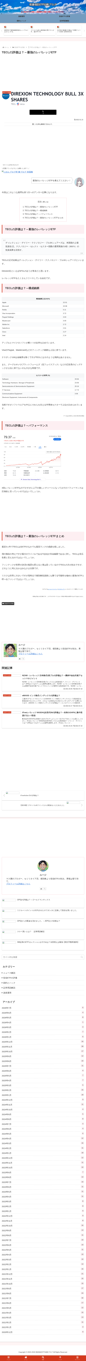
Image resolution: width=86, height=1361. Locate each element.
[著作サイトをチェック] (19, 658)
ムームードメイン (52, 589)
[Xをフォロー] (23, 658)
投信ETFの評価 (9, 603)
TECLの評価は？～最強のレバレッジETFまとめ (44, 218)
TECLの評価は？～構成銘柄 (36, 210)
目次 (40, 202)
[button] (82, 957)
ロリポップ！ (61, 589)
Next (84, 31)
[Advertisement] (43, 71)
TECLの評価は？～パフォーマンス (39, 214)
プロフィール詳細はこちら (30, 654)
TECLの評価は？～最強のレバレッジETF (41, 207)
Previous (2, 31)
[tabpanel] (16, 30)
